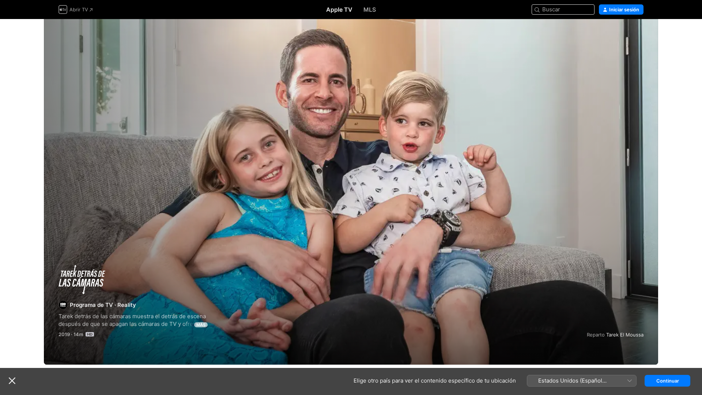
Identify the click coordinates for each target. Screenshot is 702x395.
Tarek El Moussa (625, 335)
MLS (369, 9)
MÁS (200, 324)
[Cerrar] (12, 380)
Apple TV (339, 9)
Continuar (667, 381)
